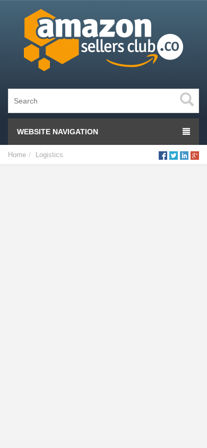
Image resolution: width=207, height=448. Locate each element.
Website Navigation (57, 131)
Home (17, 155)
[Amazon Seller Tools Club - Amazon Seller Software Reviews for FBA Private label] (103, 42)
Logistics (49, 155)
